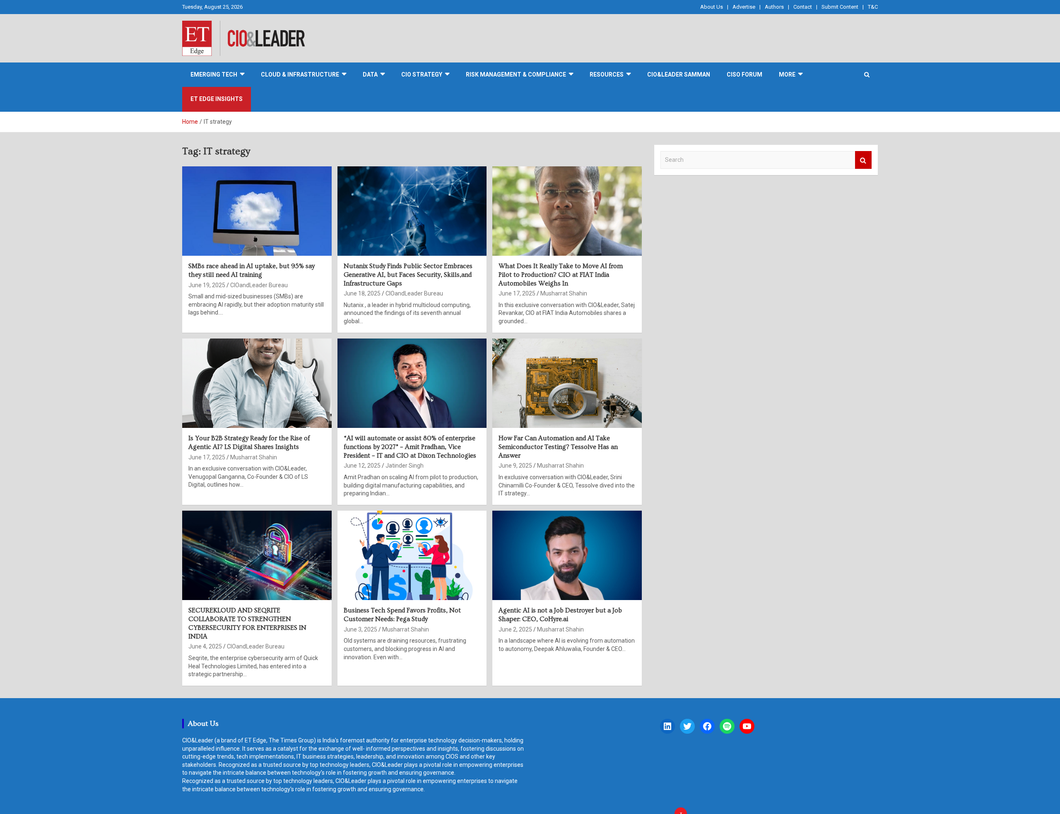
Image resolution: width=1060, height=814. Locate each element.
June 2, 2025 (515, 629)
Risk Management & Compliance (516, 74)
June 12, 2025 (362, 465)
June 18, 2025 (362, 293)
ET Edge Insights (216, 99)
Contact (802, 7)
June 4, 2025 (205, 646)
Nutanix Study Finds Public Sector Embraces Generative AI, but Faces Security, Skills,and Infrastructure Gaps (408, 274)
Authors (774, 7)
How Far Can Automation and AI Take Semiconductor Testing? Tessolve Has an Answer (558, 447)
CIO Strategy (421, 74)
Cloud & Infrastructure (300, 74)
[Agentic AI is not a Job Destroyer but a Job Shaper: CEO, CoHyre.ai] (567, 555)
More (787, 74)
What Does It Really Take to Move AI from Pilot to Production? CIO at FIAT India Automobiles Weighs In (561, 274)
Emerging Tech (213, 74)
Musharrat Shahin (563, 293)
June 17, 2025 (517, 293)
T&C (873, 7)
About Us (711, 7)
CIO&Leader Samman (678, 74)
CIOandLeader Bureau (259, 285)
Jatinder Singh (404, 465)
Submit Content (840, 7)
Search (863, 160)
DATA (370, 74)
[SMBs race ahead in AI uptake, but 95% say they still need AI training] (257, 211)
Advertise (743, 7)
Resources (607, 74)
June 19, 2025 (206, 285)
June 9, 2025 (515, 465)
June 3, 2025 (360, 629)
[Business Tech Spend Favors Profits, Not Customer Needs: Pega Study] (412, 555)
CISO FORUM (744, 74)
